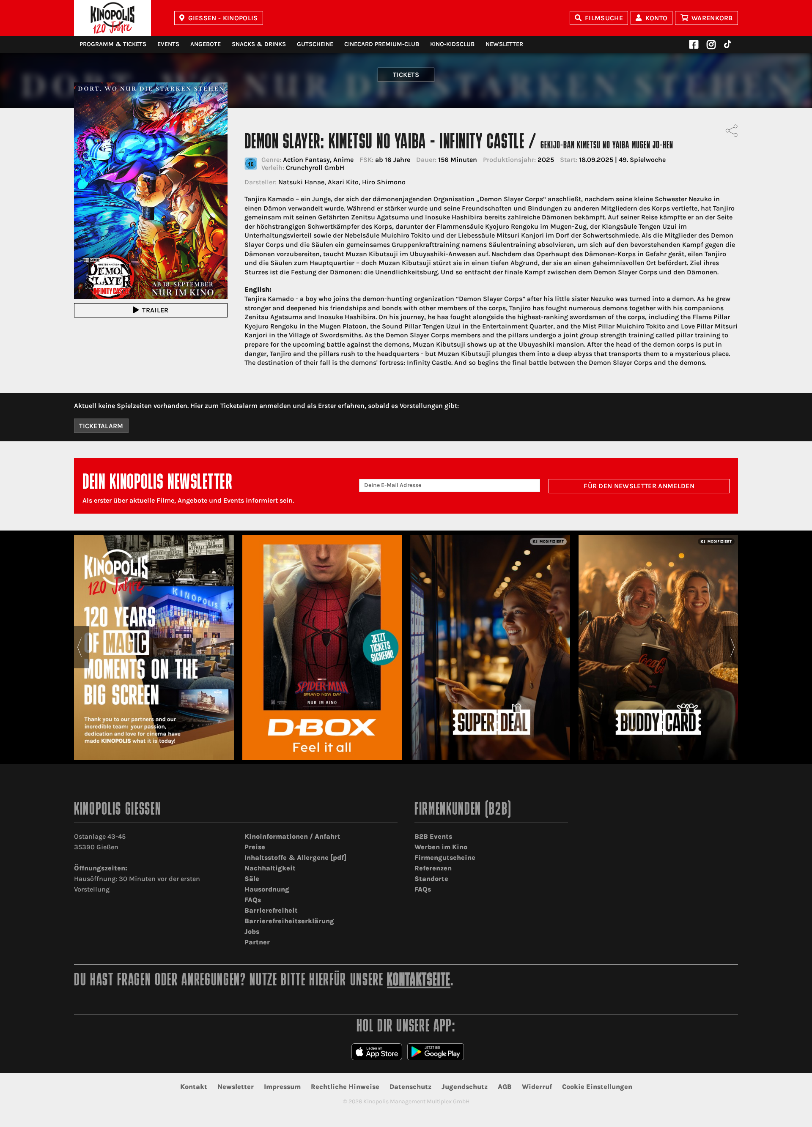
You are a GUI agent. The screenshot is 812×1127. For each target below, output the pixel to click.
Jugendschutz (465, 1087)
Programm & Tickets (113, 44)
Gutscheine (315, 44)
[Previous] (79, 647)
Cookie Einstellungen (597, 1087)
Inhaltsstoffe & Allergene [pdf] (295, 857)
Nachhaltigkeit (270, 868)
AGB (505, 1087)
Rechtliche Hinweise (345, 1087)
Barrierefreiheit (271, 910)
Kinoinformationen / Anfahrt (292, 836)
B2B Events (433, 836)
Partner (257, 942)
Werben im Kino (440, 847)
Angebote (205, 44)
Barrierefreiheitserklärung (289, 921)
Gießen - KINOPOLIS (223, 18)
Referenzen (433, 868)
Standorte (431, 879)
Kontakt (193, 1087)
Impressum (282, 1087)
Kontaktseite (418, 981)
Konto (656, 18)
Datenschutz (410, 1087)
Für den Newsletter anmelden (639, 486)
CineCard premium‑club (381, 44)
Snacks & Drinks (259, 44)
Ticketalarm (101, 426)
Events (168, 44)
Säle (251, 879)
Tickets (406, 75)
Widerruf (537, 1087)
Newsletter (504, 44)
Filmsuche (604, 18)
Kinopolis (112, 18)
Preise (254, 847)
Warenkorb (712, 18)
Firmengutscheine (444, 857)
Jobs (251, 931)
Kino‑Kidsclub (452, 44)
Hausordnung (266, 889)
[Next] (732, 647)
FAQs (252, 900)
